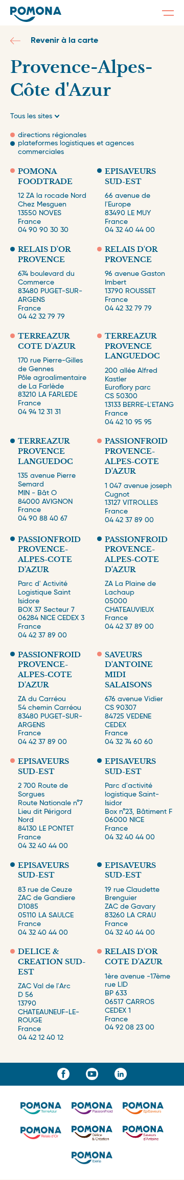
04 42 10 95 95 (128, 422)
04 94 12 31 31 (39, 412)
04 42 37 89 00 (129, 520)
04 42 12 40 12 (40, 1037)
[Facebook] (63, 1074)
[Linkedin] (120, 1074)
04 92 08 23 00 (129, 1027)
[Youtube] (92, 1074)
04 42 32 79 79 (41, 316)
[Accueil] (35, 14)
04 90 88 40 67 (42, 518)
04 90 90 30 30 (43, 230)
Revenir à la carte (64, 41)
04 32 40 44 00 (130, 230)
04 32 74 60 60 (129, 742)
